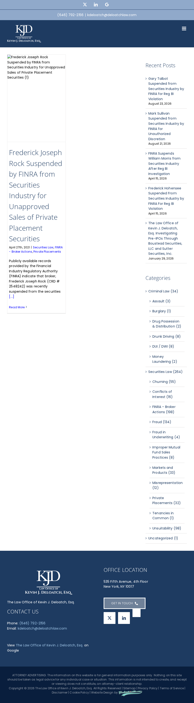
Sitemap (129, 688)
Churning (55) (164, 381)
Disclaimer (59, 692)
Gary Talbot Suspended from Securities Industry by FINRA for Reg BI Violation (166, 88)
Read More (17, 307)
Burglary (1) (161, 311)
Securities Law (43, 247)
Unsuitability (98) (166, 528)
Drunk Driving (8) (166, 336)
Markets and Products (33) (163, 470)
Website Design (102, 692)
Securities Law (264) (165, 371)
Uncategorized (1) (163, 538)
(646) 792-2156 (32, 623)
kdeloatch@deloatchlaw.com (112, 15)
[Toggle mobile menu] (184, 28)
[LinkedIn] (124, 618)
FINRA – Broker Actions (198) (163, 409)
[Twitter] (109, 618)
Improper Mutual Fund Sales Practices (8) (166, 452)
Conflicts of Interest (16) (162, 394)
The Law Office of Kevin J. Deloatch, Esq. (49, 645)
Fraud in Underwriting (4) (166, 435)
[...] (11, 296)
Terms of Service (172, 688)
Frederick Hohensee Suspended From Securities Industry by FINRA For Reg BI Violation (166, 198)
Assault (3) (161, 301)
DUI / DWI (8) (163, 346)
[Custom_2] (136, 613)
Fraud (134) (161, 422)
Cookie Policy (79, 692)
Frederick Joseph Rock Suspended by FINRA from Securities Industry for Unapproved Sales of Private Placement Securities (35, 195)
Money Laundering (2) (164, 359)
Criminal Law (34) (163, 291)
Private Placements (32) (166, 501)
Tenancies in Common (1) (163, 516)
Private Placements (47, 252)
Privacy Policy (148, 688)
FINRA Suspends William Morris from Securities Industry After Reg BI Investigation (164, 163)
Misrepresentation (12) (167, 485)
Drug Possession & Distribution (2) (166, 324)
